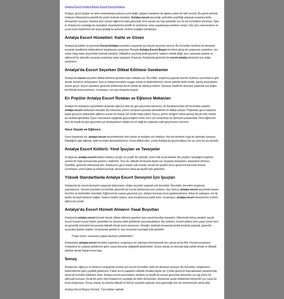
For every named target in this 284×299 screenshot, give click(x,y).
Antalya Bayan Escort (94, 6)
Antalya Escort (73, 6)
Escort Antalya (116, 6)
